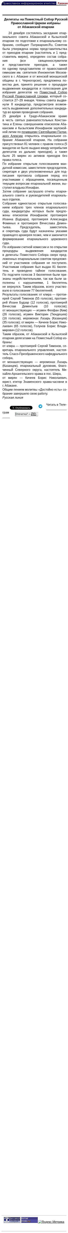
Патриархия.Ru (42, 44)
